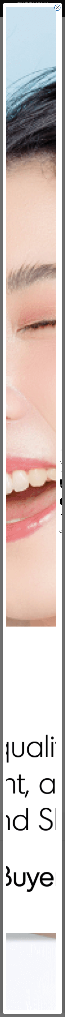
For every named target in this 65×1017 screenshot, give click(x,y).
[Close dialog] (57, 8)
